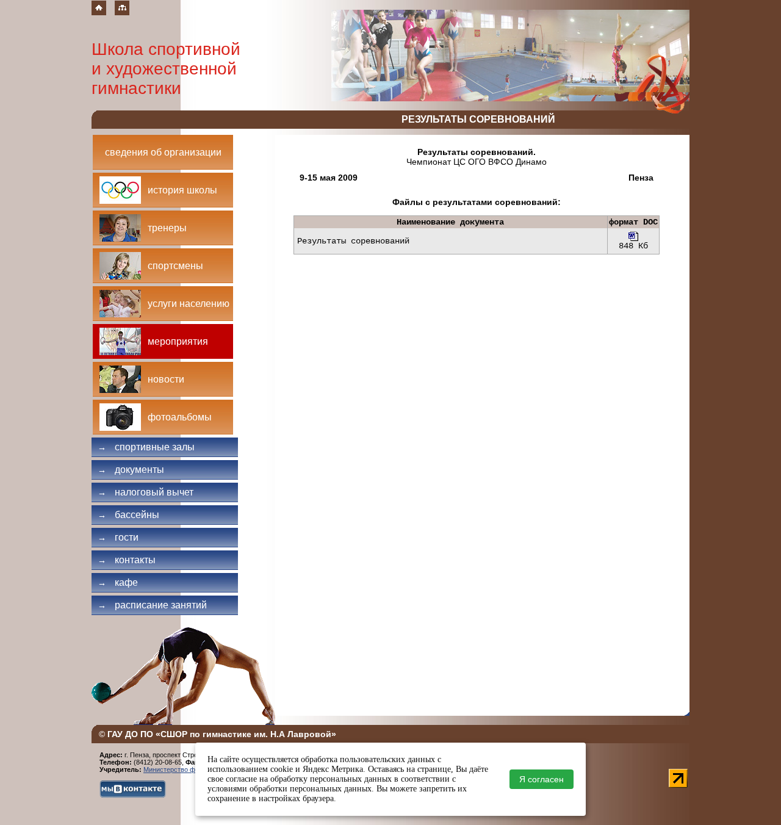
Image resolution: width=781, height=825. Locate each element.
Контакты (127, 560)
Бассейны (128, 515)
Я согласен (541, 779)
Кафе (118, 582)
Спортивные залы (146, 447)
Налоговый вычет (145, 492)
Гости (118, 537)
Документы (131, 469)
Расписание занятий (152, 605)
